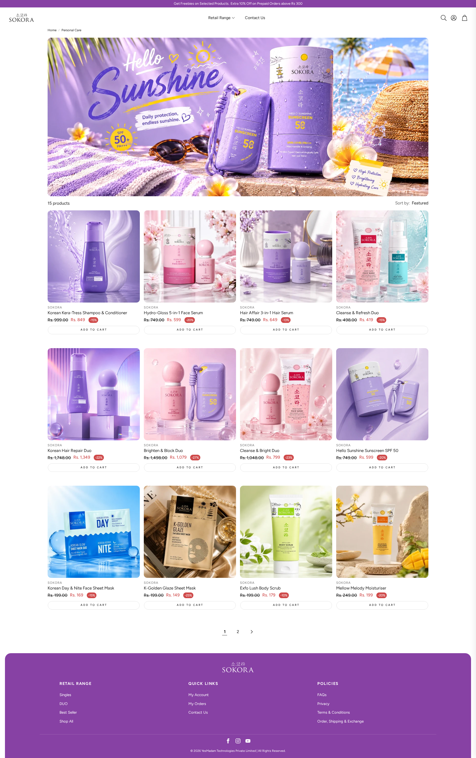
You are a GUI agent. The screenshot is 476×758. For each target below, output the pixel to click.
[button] (442, 17)
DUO (64, 704)
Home (52, 30)
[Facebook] (228, 741)
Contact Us (198, 712)
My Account (198, 695)
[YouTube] (247, 741)
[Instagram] (238, 741)
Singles (65, 695)
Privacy (323, 704)
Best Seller (68, 712)
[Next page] (251, 631)
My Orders (197, 704)
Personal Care (71, 30)
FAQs (322, 695)
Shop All (66, 721)
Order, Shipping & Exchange (340, 721)
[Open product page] (94, 256)
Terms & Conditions (333, 712)
